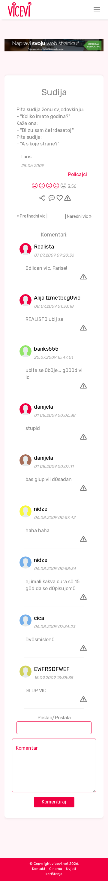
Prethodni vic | (33, 216)
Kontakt (38, 869)
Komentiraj (54, 802)
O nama (55, 869)
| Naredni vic (77, 216)
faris (26, 157)
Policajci (77, 174)
